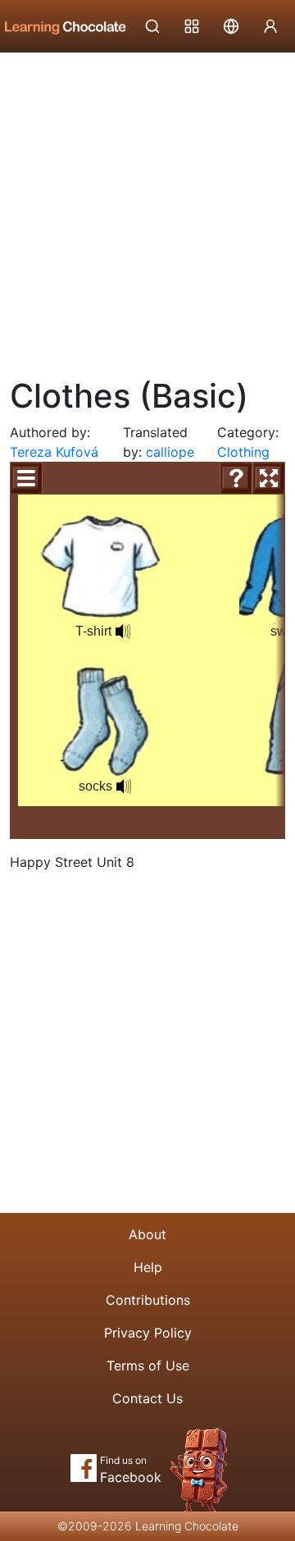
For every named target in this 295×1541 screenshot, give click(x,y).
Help (148, 1267)
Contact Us (147, 1398)
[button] (123, 631)
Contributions (148, 1300)
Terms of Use (148, 1365)
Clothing (243, 452)
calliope (170, 452)
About (147, 1234)
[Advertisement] (147, 209)
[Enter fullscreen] (268, 478)
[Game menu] (26, 478)
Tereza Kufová (54, 452)
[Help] (236, 478)
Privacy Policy (148, 1332)
